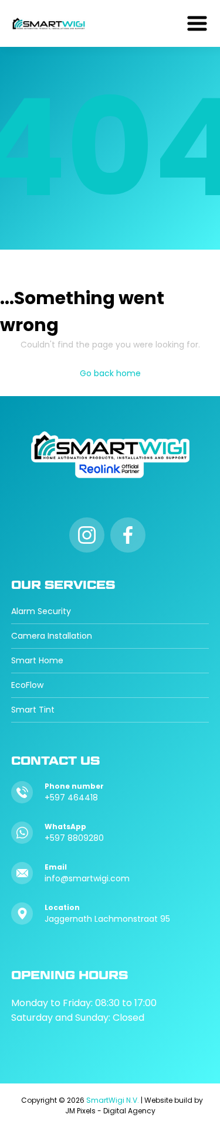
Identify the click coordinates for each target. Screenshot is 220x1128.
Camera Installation (51, 636)
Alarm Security (41, 611)
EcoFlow (27, 685)
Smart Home (37, 660)
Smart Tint (33, 709)
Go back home (110, 373)
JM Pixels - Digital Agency (110, 1111)
